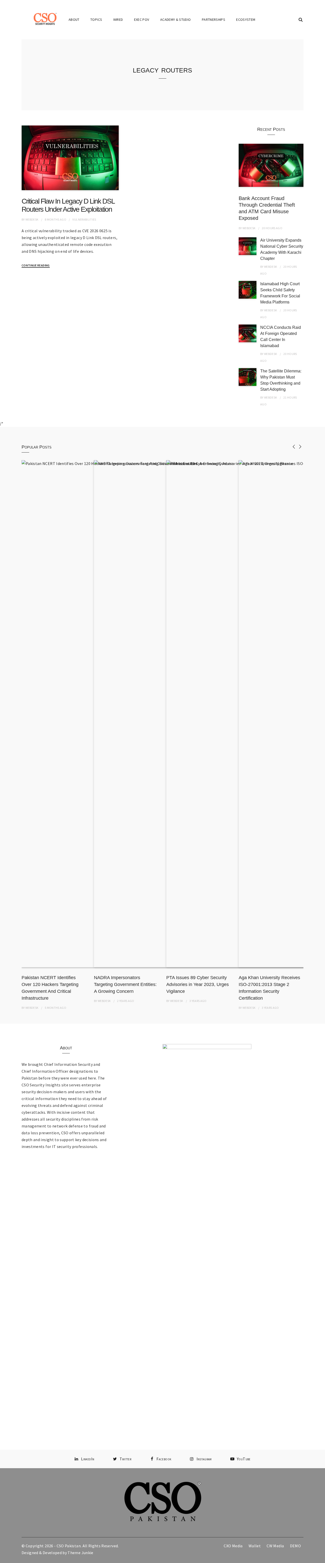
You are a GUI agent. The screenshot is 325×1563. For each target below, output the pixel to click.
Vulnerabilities (84, 219)
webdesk (31, 219)
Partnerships (213, 19)
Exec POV (141, 19)
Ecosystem (245, 19)
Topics (96, 19)
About (74, 19)
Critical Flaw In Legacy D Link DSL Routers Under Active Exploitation (68, 205)
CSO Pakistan (69, 1545)
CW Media (275, 1545)
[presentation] (294, 446)
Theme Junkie (80, 1552)
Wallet (255, 1545)
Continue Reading (36, 265)
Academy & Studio (175, 19)
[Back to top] (320, 1558)
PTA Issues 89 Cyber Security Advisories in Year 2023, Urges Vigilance (197, 984)
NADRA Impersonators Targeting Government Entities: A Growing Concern (125, 984)
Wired (118, 19)
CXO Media (233, 1545)
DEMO (295, 1545)
